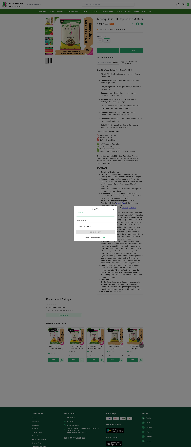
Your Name (80, 212)
